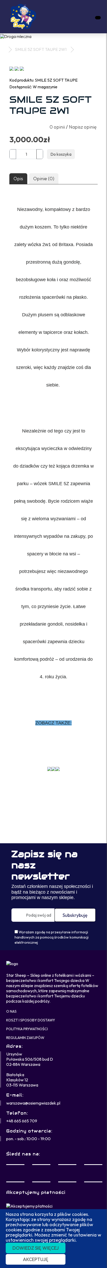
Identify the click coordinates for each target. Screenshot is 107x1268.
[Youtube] (41, 1173)
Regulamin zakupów (25, 1037)
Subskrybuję (75, 915)
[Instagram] (67, 1173)
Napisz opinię (83, 127)
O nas (11, 1011)
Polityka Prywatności (27, 1029)
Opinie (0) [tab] (43, 179)
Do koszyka (60, 154)
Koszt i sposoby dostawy (30, 1020)
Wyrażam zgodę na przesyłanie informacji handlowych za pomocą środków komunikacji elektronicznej (52, 937)
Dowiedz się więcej (35, 1248)
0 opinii (57, 127)
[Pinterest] (93, 1173)
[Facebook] (15, 1173)
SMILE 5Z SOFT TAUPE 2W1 (40, 49)
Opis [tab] (18, 179)
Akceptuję (35, 1259)
